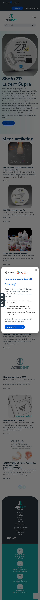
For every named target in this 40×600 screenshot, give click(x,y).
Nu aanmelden (11, 327)
